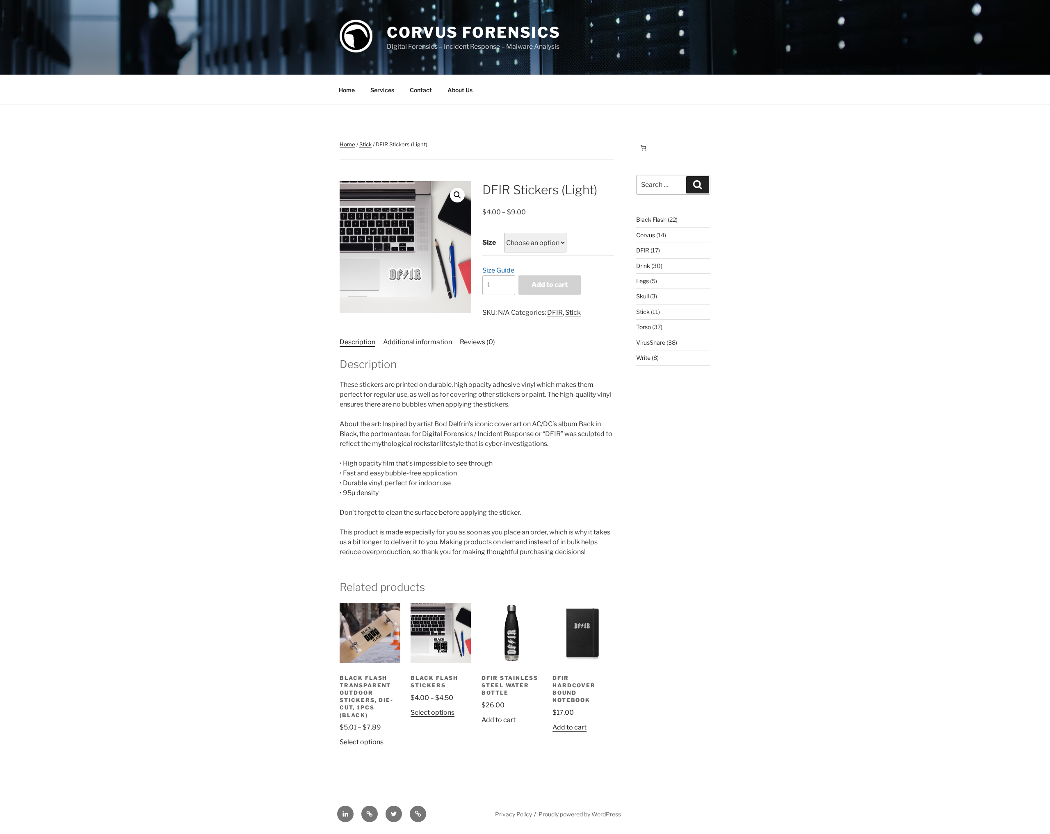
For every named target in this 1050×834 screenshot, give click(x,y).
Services (382, 89)
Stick (365, 144)
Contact (421, 89)
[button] (457, 195)
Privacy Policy (513, 814)
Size (489, 242)
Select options (361, 742)
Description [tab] (357, 342)
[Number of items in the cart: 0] (643, 148)
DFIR (555, 312)
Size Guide (498, 270)
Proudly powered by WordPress (580, 814)
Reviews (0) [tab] (477, 342)
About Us (459, 89)
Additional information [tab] (417, 342)
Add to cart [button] (499, 720)
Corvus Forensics (474, 32)
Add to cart (550, 285)
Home (347, 89)
